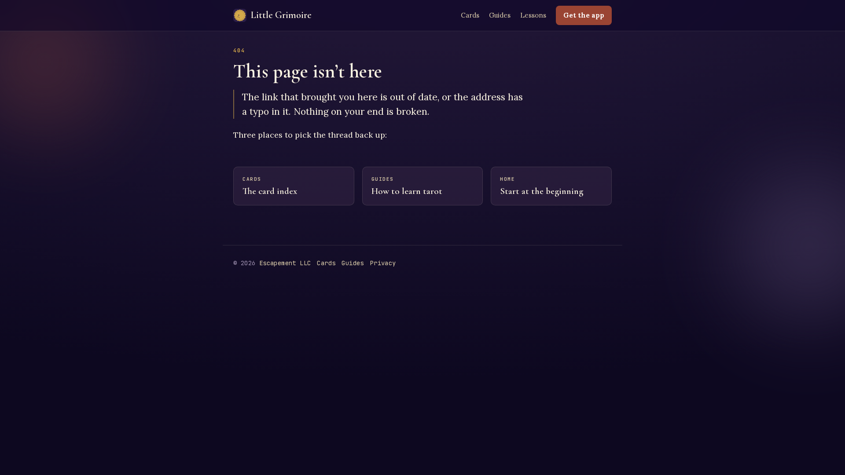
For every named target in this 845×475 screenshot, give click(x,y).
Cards (470, 15)
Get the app (583, 15)
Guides (500, 15)
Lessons (533, 15)
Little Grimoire (281, 15)
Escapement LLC (285, 263)
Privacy (383, 263)
